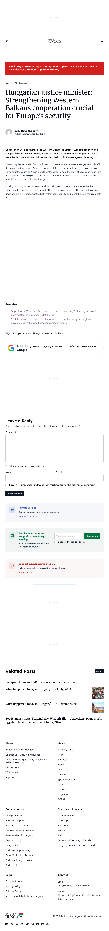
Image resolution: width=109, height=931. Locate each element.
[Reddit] (42, 924)
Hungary (38, 333)
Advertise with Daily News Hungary (24, 896)
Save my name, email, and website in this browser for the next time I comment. (52, 484)
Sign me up (92, 536)
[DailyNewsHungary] (54, 41)
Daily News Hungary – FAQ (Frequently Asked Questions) (26, 761)
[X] (22, 924)
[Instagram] (17, 924)
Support (9, 777)
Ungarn (62, 789)
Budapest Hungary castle (19, 860)
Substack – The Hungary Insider (75, 840)
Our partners (12, 767)
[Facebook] (12, 924)
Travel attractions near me (19, 830)
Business (62, 759)
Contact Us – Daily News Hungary (23, 754)
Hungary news (65, 749)
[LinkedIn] (6, 924)
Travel (61, 764)
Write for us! (11, 772)
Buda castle (11, 865)
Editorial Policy (13, 891)
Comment (11, 432)
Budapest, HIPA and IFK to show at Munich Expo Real (40, 682)
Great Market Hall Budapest (20, 855)
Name (9, 472)
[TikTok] (27, 924)
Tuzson (9, 164)
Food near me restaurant (18, 825)
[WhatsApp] (32, 924)
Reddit (61, 830)
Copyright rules (13, 881)
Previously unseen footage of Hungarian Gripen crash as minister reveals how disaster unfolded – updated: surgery (53, 68)
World (61, 784)
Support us (24, 572)
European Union (22, 333)
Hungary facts (13, 845)
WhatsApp (63, 820)
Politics (62, 754)
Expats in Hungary (15, 840)
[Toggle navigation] (7, 40)
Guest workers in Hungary (19, 835)
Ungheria (63, 794)
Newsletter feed (66, 815)
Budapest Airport (14, 820)
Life (60, 769)
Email (59, 472)
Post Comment (15, 493)
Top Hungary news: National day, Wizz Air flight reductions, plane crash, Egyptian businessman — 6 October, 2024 (53, 720)
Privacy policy (12, 886)
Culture (62, 774)
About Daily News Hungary (19, 749)
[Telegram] (37, 924)
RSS (60, 835)
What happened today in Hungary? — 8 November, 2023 (42, 704)
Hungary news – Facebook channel (76, 845)
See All (99, 671)
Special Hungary (67, 779)
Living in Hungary (14, 815)
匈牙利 (61, 799)
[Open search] (102, 40)
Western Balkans (54, 333)
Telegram (63, 825)
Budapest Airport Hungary (19, 850)
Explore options (26, 516)
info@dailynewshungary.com (73, 885)
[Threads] (47, 924)
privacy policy (78, 542)
